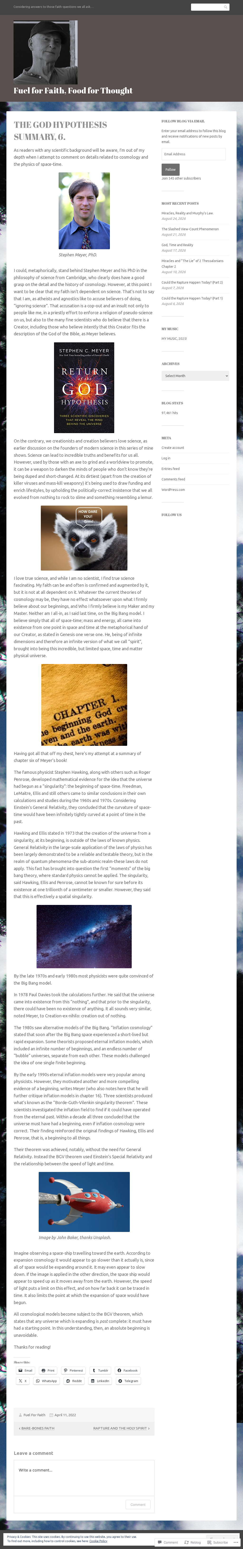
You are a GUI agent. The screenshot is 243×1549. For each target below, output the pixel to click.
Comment (138, 1505)
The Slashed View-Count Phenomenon (190, 229)
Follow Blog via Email (183, 121)
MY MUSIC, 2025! (174, 339)
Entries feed (171, 469)
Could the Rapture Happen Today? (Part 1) (192, 298)
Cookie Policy (98, 1541)
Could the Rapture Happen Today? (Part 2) (192, 282)
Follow (171, 169)
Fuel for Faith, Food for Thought (73, 90)
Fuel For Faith (34, 1415)
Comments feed (173, 479)
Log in (166, 458)
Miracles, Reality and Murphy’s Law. (188, 213)
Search (225, 7)
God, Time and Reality (177, 245)
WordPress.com (173, 490)
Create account (173, 448)
